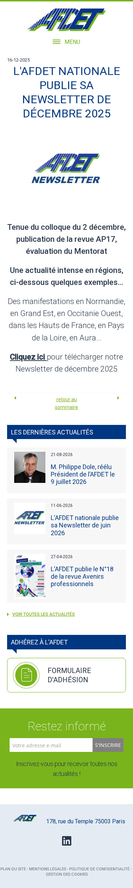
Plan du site (13, 869)
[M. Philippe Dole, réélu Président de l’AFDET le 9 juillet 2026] (30, 467)
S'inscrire (108, 745)
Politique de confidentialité (99, 869)
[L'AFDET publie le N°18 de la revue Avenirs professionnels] (30, 576)
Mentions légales (47, 869)
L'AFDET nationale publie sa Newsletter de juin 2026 (85, 525)
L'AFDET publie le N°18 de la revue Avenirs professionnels (82, 576)
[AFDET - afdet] (66, 19)
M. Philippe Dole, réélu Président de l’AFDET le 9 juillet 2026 (83, 474)
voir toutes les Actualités (43, 614)
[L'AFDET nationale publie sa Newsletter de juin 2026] (30, 518)
